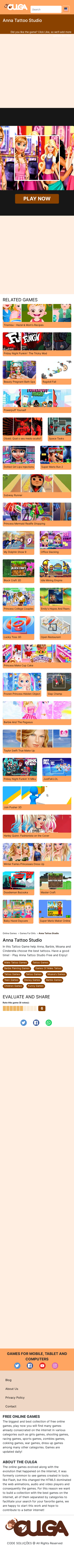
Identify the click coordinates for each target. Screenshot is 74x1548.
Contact (10, 1406)
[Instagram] (55, 1366)
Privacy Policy (15, 1397)
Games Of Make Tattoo (48, 968)
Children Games (13, 985)
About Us (11, 1389)
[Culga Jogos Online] (37, 1527)
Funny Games (35, 985)
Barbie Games (54, 979)
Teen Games (11, 979)
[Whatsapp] (49, 1023)
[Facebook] (36, 1023)
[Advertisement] (37, 70)
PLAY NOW (37, 198)
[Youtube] (42, 1366)
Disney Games (32, 979)
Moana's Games (56, 974)
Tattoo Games (40, 962)
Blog (8, 1380)
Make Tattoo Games (15, 962)
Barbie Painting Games (16, 968)
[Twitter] (23, 1023)
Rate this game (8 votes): (16, 1002)
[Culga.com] (15, 6)
